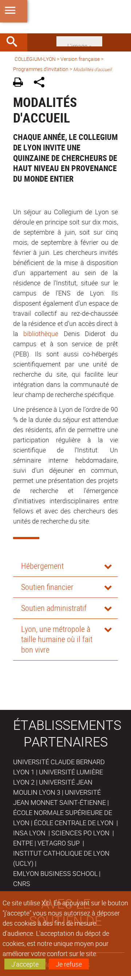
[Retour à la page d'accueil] (65, 16)
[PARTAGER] (41, 83)
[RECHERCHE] (14, 42)
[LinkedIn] (79, 40)
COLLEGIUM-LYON (35, 58)
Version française (80, 58)
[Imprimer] (20, 83)
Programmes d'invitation (40, 69)
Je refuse (69, 964)
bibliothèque (40, 333)
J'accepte (25, 964)
